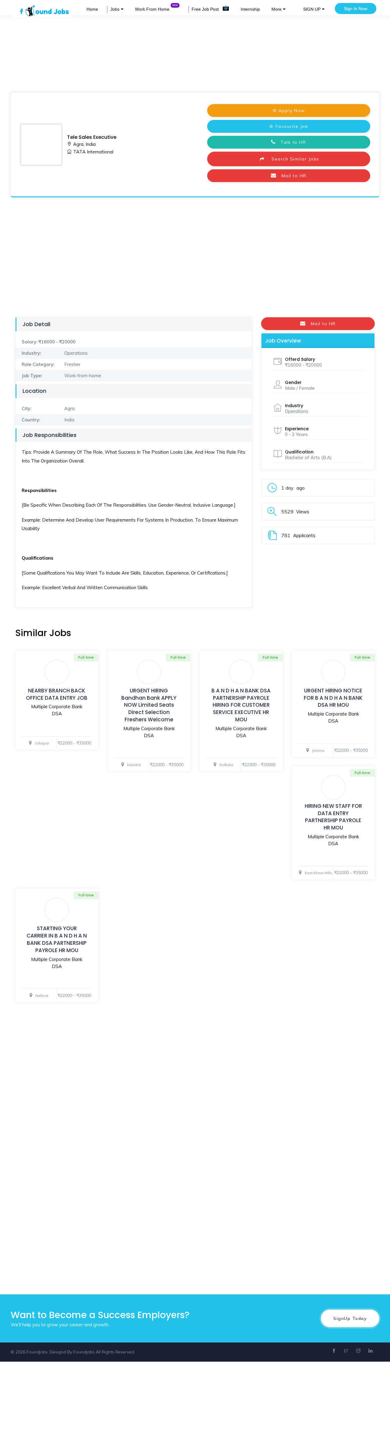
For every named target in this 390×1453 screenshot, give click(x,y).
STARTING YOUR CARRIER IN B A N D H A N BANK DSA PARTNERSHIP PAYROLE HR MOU (57, 939)
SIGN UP (312, 9)
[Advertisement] (183, 53)
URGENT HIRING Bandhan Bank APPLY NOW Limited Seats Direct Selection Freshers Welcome (148, 705)
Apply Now (291, 110)
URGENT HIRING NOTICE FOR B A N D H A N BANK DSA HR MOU (333, 698)
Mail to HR (291, 175)
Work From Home (153, 9)
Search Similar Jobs (293, 159)
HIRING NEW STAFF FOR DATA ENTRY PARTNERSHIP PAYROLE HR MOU (333, 816)
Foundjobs (83, 1352)
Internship (250, 9)
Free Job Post (206, 9)
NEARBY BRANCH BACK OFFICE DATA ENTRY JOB (56, 694)
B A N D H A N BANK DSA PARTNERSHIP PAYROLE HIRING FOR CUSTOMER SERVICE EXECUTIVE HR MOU (241, 705)
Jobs (114, 9)
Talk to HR (291, 142)
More (276, 9)
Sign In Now (355, 8)
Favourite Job (291, 126)
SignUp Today (350, 1318)
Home (92, 9)
